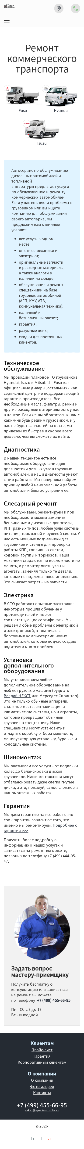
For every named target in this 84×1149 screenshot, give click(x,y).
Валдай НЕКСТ (17, 695)
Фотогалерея (42, 1086)
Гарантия (42, 1056)
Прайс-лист (42, 1049)
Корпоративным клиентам (42, 1062)
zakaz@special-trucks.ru (42, 1110)
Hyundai (61, 110)
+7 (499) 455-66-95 (54, 1000)
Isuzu (42, 143)
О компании (42, 1080)
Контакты (42, 1092)
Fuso (23, 110)
